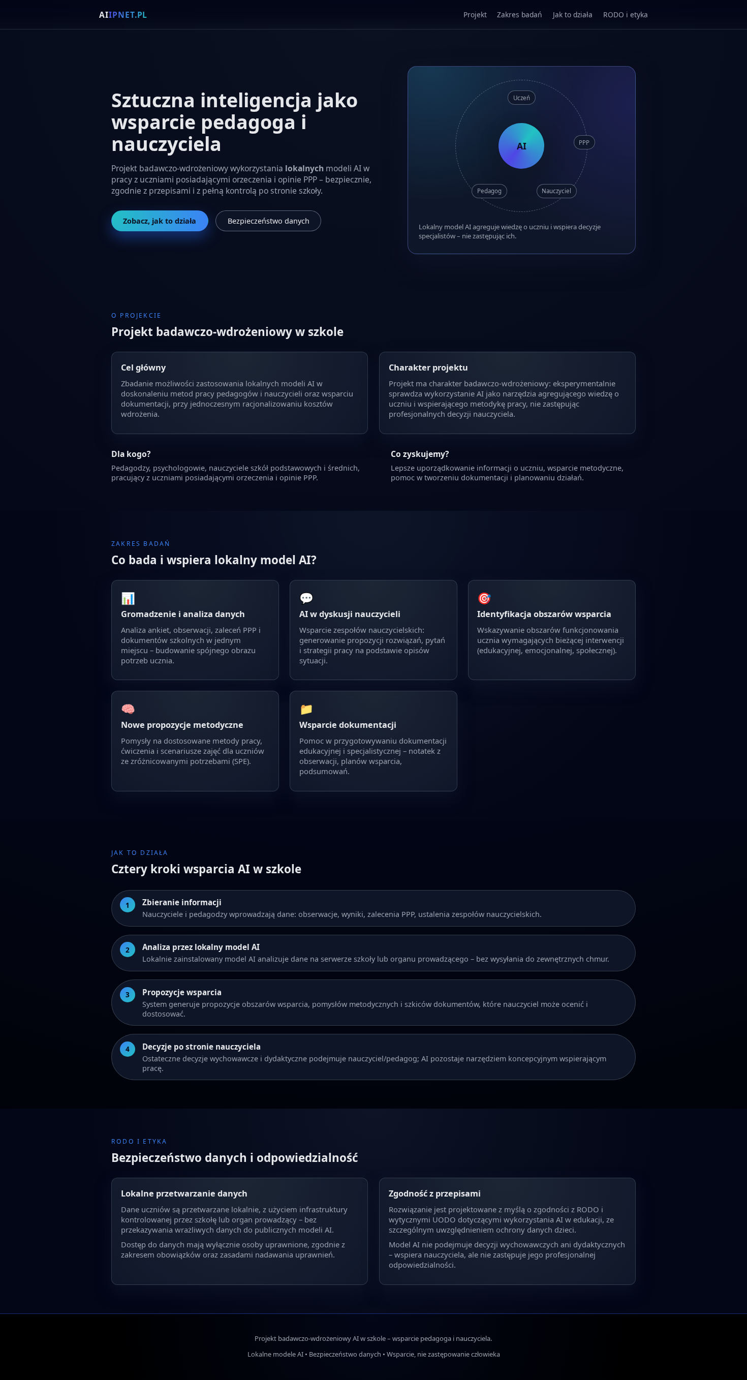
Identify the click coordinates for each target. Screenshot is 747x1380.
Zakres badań (519, 14)
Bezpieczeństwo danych (268, 221)
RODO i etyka (625, 14)
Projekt (475, 14)
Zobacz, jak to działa (159, 221)
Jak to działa (573, 14)
